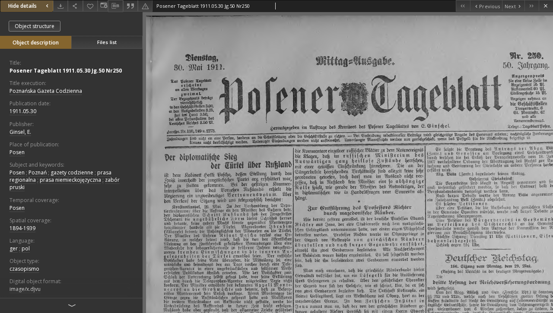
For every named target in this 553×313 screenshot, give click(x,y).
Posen (17, 152)
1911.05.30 (23, 111)
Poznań (38, 172)
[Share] (75, 6)
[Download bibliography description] (115, 6)
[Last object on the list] (531, 6)
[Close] (546, 6)
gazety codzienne (72, 172)
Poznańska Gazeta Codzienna (46, 91)
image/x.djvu (25, 289)
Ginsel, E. (20, 132)
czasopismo (24, 268)
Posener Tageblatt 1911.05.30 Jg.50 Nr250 (66, 70)
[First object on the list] (463, 6)
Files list (107, 42)
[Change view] (103, 6)
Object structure (34, 26)
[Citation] (130, 6)
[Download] (60, 6)
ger (14, 248)
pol (26, 248)
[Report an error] (145, 6)
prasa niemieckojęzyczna (70, 179)
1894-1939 (22, 228)
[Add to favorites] (90, 6)
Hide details (22, 5)
